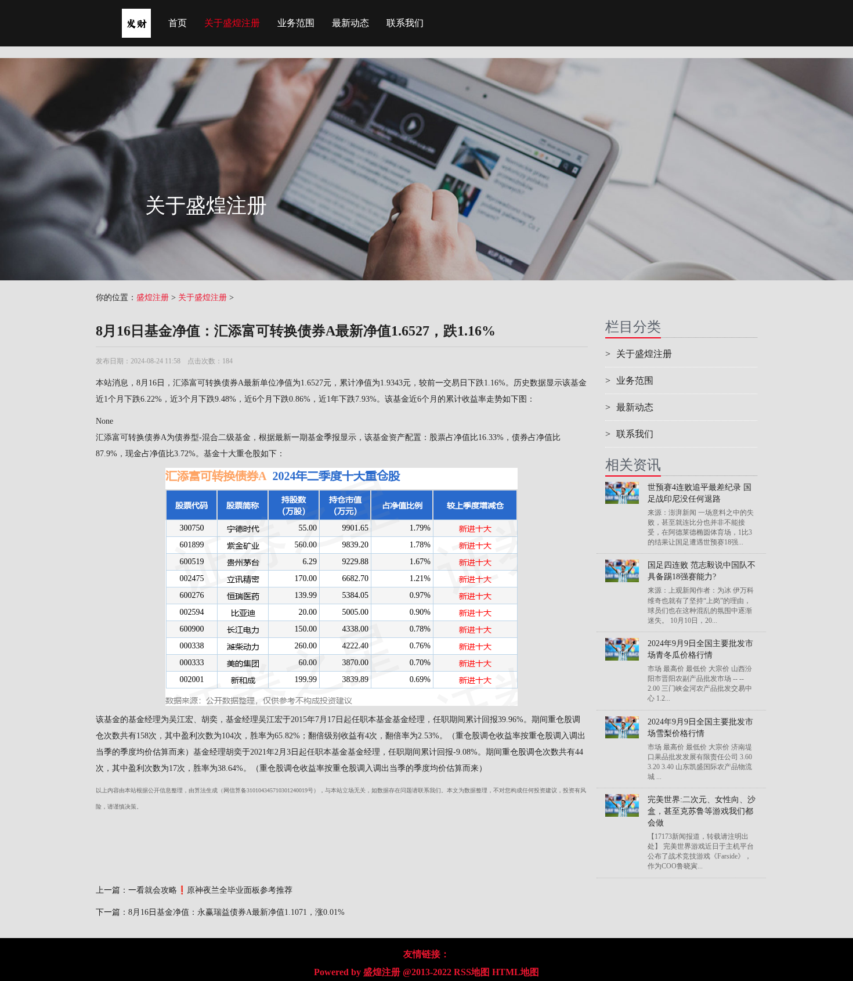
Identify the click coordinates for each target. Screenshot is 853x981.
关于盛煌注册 (232, 23)
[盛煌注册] (136, 14)
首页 (177, 23)
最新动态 (350, 23)
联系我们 (405, 23)
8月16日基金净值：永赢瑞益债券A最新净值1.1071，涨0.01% (236, 912)
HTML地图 (515, 972)
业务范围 (296, 23)
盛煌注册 (152, 297)
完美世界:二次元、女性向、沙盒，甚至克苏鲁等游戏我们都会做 (702, 811)
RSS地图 (472, 972)
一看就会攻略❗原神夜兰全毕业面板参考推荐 (210, 890)
